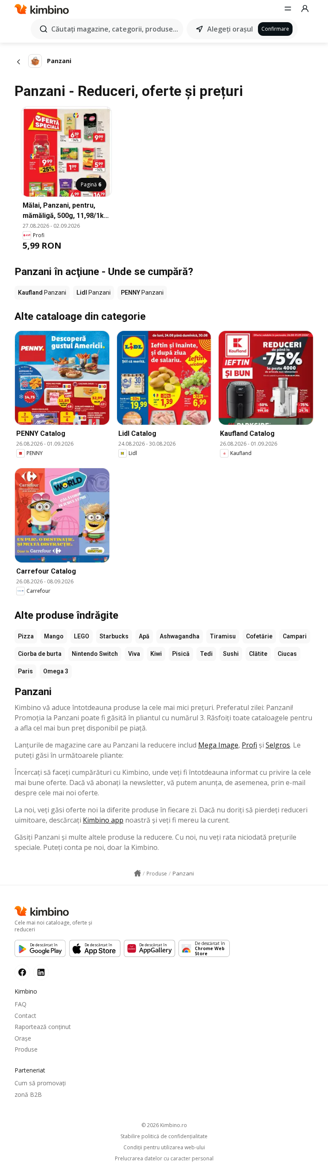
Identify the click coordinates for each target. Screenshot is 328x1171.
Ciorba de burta (40, 653)
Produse (26, 1049)
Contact (25, 1016)
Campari (295, 636)
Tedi (206, 653)
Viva (134, 653)
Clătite (258, 653)
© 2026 (164, 1125)
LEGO (81, 636)
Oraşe (23, 1038)
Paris (25, 671)
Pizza (26, 636)
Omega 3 (55, 671)
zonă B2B (28, 1094)
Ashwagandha (179, 636)
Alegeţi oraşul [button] (230, 29)
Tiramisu (223, 636)
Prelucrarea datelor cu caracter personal (164, 1158)
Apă (144, 636)
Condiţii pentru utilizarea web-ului (164, 1147)
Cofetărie (259, 636)
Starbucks (114, 636)
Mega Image (218, 745)
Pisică (181, 653)
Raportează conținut (43, 1027)
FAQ (20, 1004)
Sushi (231, 653)
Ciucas (287, 653)
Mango (54, 636)
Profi (249, 745)
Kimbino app (103, 820)
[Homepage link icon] (137, 873)
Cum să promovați (40, 1083)
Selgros (278, 745)
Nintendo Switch (95, 653)
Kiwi (156, 653)
